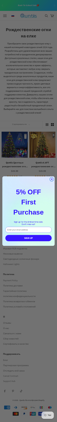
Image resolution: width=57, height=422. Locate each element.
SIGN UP (28, 237)
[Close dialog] (52, 179)
